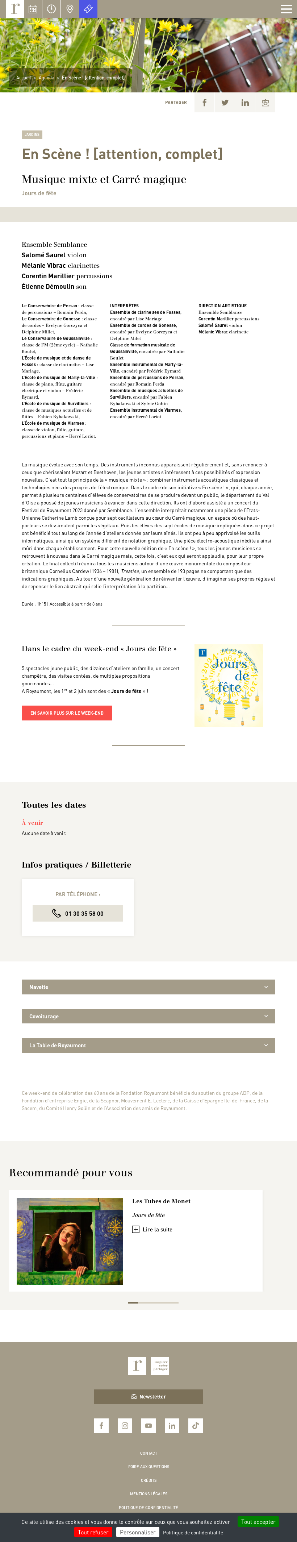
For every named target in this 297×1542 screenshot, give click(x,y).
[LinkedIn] (245, 102)
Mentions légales (148, 1493)
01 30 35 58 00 (84, 913)
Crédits (148, 1480)
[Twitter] (225, 102)
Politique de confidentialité (148, 1507)
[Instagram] (125, 1425)
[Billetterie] (88, 9)
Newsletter (152, 1396)
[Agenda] (33, 9)
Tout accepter (258, 1521)
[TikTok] (195, 1425)
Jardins (32, 134)
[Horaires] (51, 9)
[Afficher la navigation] (286, 9)
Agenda (46, 77)
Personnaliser (138, 1532)
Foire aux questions (148, 1466)
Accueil (23, 77)
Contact (148, 1453)
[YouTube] (148, 1425)
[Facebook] (204, 102)
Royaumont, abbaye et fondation (15, 9)
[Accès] (70, 9)
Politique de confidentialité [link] (193, 1532)
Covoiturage (44, 1016)
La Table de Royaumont (57, 1045)
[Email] (265, 102)
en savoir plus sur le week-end (67, 713)
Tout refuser (93, 1532)
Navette (38, 986)
